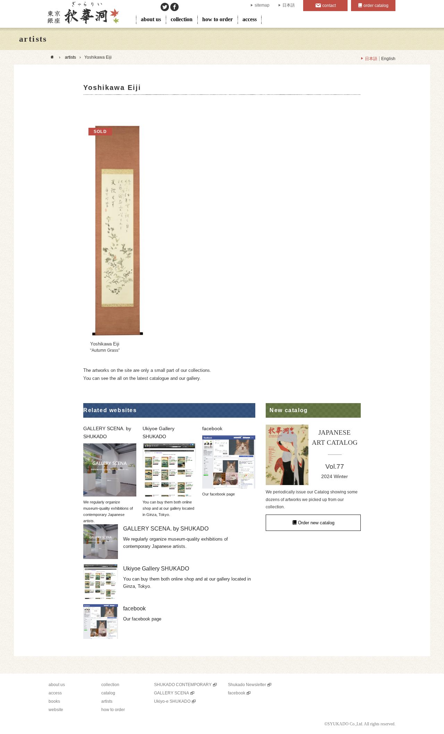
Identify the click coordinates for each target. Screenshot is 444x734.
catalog (108, 693)
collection (182, 19)
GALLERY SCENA (171, 693)
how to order (217, 19)
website (56, 709)
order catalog (376, 5)
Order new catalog (316, 522)
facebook (236, 693)
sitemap (262, 5)
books (54, 701)
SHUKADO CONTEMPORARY (183, 684)
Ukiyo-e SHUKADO (172, 701)
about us (151, 19)
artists (70, 57)
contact (329, 5)
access (249, 19)
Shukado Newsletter (247, 684)
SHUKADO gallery (82, 14)
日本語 (288, 5)
